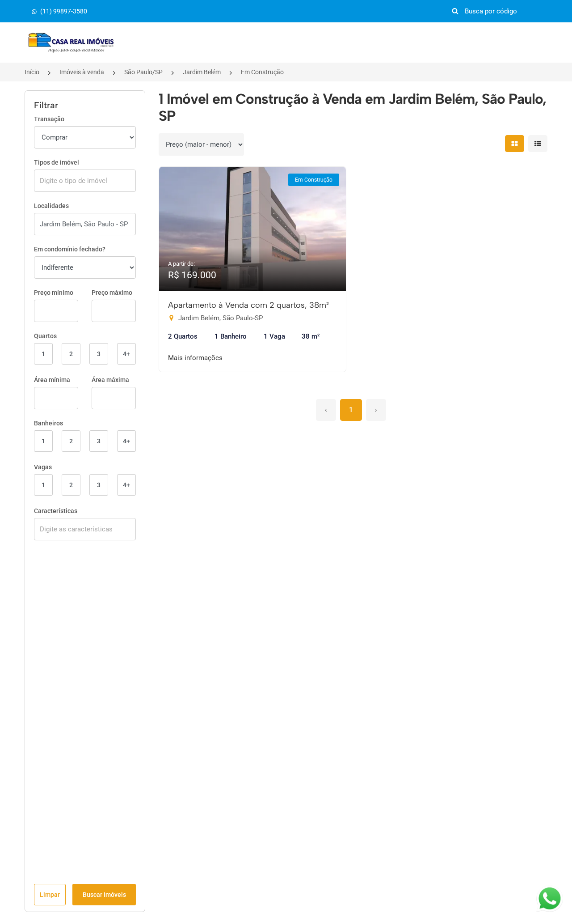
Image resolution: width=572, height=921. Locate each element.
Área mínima (52, 379)
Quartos (45, 336)
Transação (49, 119)
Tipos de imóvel (56, 162)
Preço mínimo (53, 292)
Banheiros (48, 423)
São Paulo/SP (143, 72)
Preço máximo (112, 292)
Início (32, 72)
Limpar (50, 894)
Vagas (43, 467)
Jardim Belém (202, 72)
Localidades (51, 205)
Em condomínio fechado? (69, 249)
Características (55, 510)
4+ (126, 353)
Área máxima (110, 379)
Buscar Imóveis (104, 894)
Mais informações (195, 358)
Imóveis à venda (81, 72)
